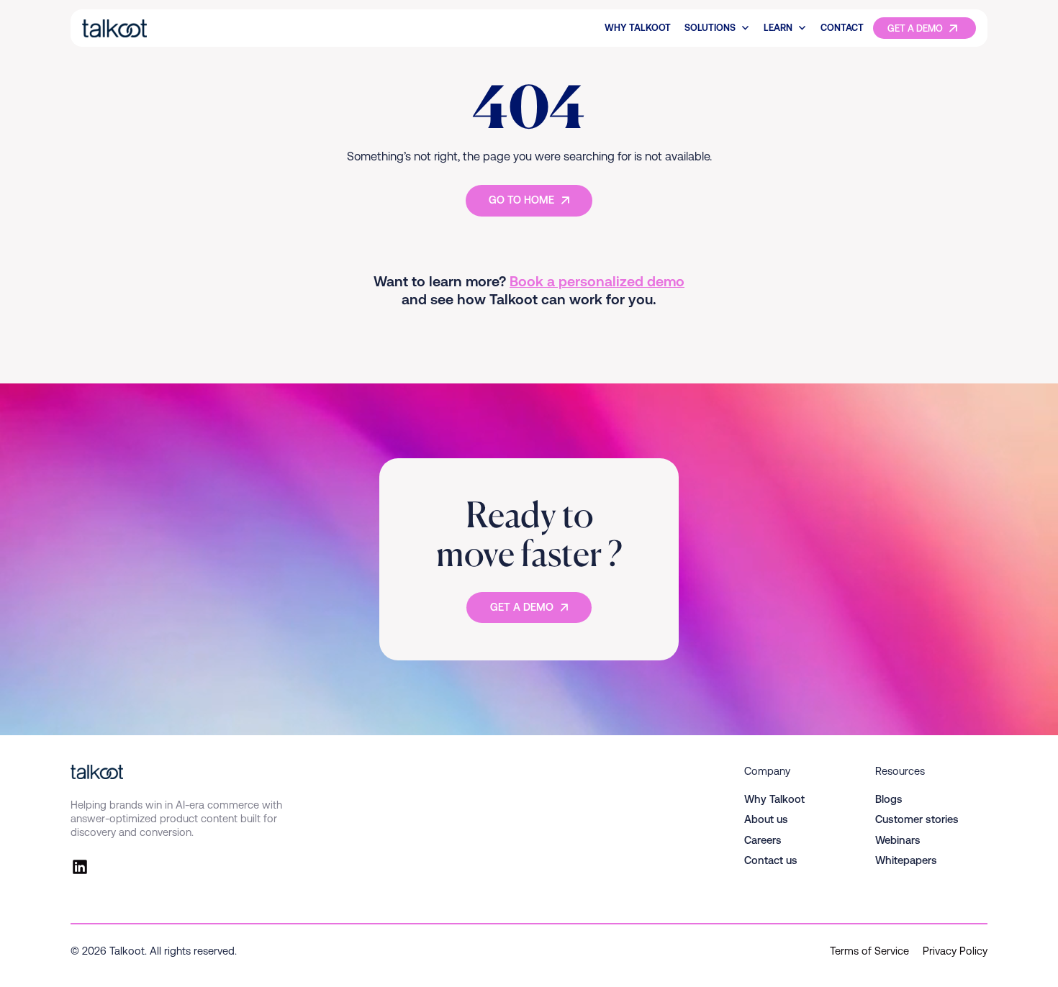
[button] (717, 28)
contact (842, 27)
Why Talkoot (638, 27)
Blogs (889, 799)
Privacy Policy (955, 951)
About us (766, 819)
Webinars (898, 840)
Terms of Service (869, 951)
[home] (164, 28)
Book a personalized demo (597, 281)
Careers (763, 840)
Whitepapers (906, 860)
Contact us (770, 860)
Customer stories (917, 819)
